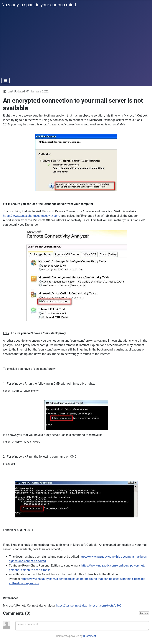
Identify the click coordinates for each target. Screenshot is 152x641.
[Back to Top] (145, 634)
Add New (144, 613)
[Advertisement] (76, 47)
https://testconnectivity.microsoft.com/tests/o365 (88, 605)
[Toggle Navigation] (5, 80)
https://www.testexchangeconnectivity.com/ (32, 215)
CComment (89, 636)
